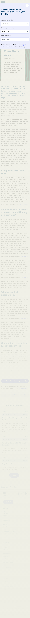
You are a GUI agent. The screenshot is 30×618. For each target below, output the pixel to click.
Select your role (6, 35)
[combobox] (15, 24)
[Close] (27, 5)
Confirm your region (7, 20)
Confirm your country (7, 28)
